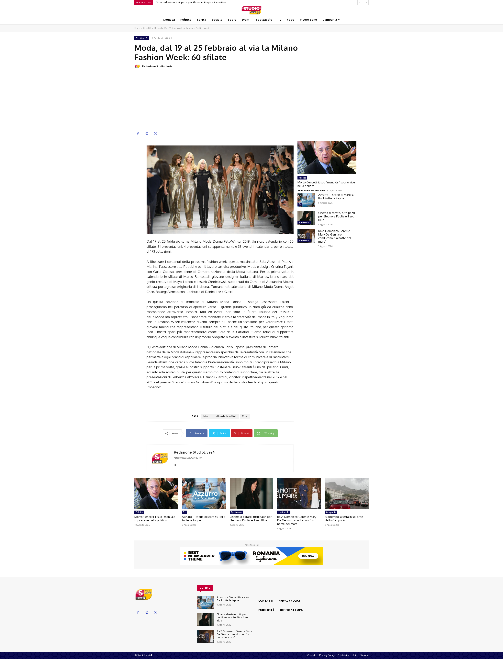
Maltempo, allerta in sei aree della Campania (344, 518)
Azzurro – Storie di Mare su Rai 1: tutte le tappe (336, 196)
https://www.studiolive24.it (187, 458)
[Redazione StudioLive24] (137, 66)
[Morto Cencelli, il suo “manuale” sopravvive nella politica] (326, 157)
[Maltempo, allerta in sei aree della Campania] (347, 493)
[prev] (359, 2)
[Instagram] (146, 133)
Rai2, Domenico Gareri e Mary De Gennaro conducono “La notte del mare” (199, 2)
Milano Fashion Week (226, 416)
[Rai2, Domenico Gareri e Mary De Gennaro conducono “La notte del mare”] (306, 236)
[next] (366, 2)
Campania (331, 512)
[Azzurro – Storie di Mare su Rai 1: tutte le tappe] (306, 200)
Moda (245, 416)
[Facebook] (137, 133)
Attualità (147, 28)
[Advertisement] (251, 99)
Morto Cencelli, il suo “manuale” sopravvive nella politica (326, 184)
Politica (302, 177)
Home (137, 28)
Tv (300, 204)
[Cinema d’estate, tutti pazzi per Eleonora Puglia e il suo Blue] (306, 218)
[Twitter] (155, 133)
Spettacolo (304, 222)
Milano (206, 416)
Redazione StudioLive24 (157, 66)
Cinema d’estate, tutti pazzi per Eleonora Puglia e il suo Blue (336, 216)
